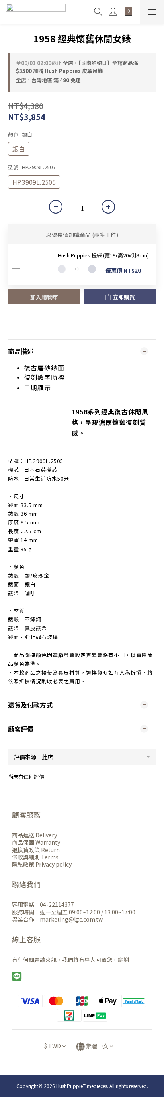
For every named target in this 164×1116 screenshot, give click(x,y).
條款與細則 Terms (35, 857)
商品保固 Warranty (36, 842)
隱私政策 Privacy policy (42, 864)
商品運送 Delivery (34, 835)
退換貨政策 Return (36, 850)
